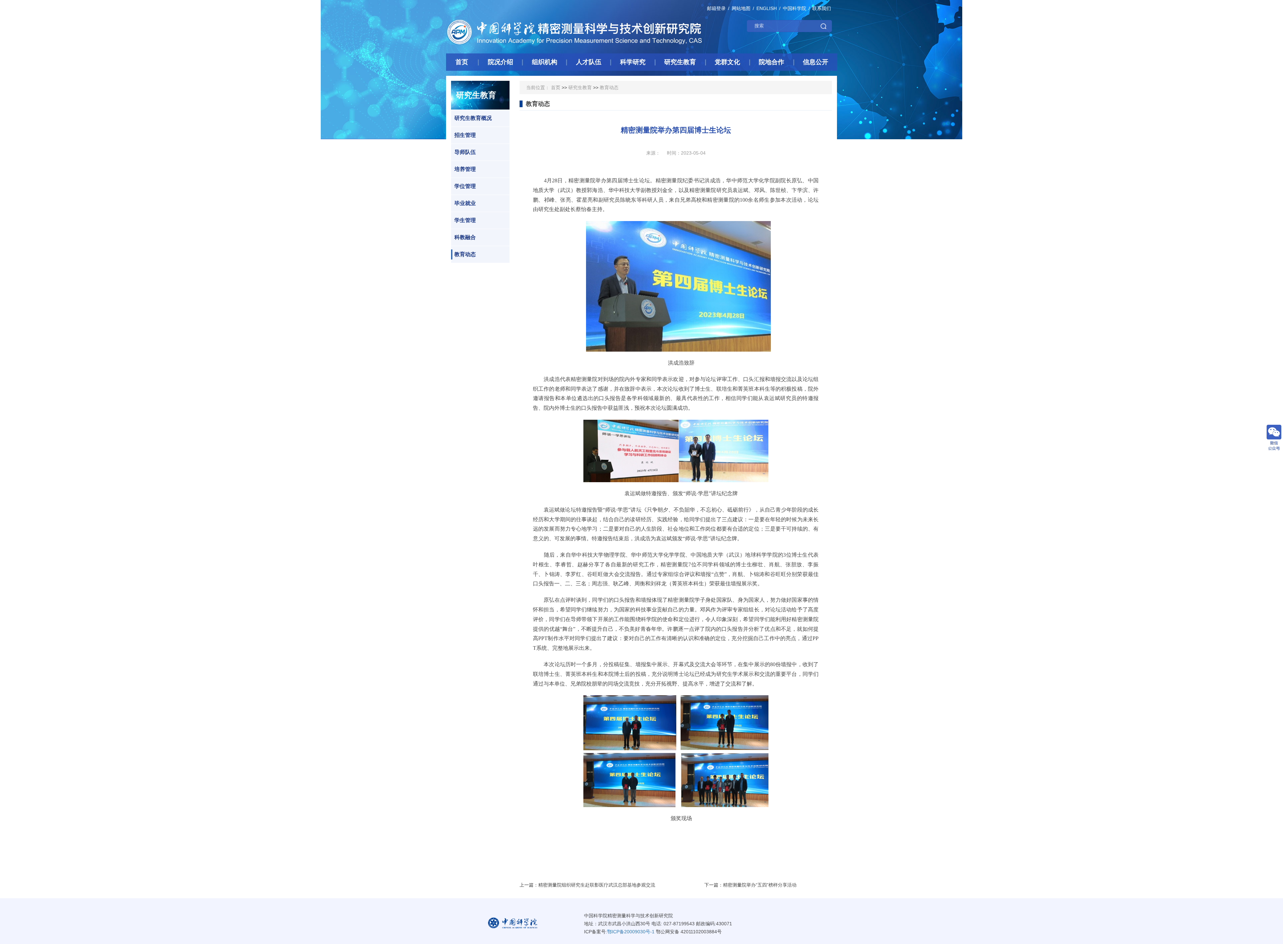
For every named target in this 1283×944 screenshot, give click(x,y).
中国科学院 (794, 8)
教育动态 (465, 254)
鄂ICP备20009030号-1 (631, 931)
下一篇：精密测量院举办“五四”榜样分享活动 (750, 885)
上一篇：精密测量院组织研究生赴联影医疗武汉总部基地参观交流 (587, 885)
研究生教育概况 (473, 118)
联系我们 (821, 8)
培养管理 (465, 169)
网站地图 (741, 8)
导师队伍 (465, 152)
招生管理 (465, 135)
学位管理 (465, 186)
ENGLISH (766, 8)
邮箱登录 (716, 8)
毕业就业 (465, 203)
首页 (555, 87)
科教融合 (465, 237)
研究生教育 (580, 87)
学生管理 (465, 220)
